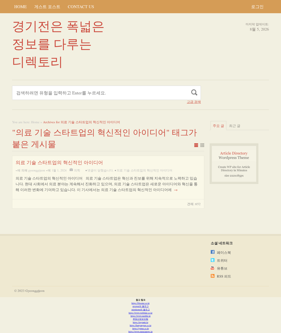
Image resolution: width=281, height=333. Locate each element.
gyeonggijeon (36, 170)
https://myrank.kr (140, 322)
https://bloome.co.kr (140, 303)
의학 (77, 170)
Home (20, 6)
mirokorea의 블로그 (140, 309)
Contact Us (81, 6)
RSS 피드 (224, 276)
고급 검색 (194, 102)
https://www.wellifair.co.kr (140, 312)
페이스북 (224, 252)
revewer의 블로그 (141, 306)
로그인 (257, 6)
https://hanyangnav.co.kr (140, 325)
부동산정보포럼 (140, 318)
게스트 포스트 (47, 6)
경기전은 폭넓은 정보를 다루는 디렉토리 (58, 43)
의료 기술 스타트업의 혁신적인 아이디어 (59, 162)
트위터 (222, 260)
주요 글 (218, 125)
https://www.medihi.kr (141, 315)
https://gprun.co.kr (140, 328)
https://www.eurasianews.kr (140, 331)
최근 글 (234, 125)
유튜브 (222, 268)
